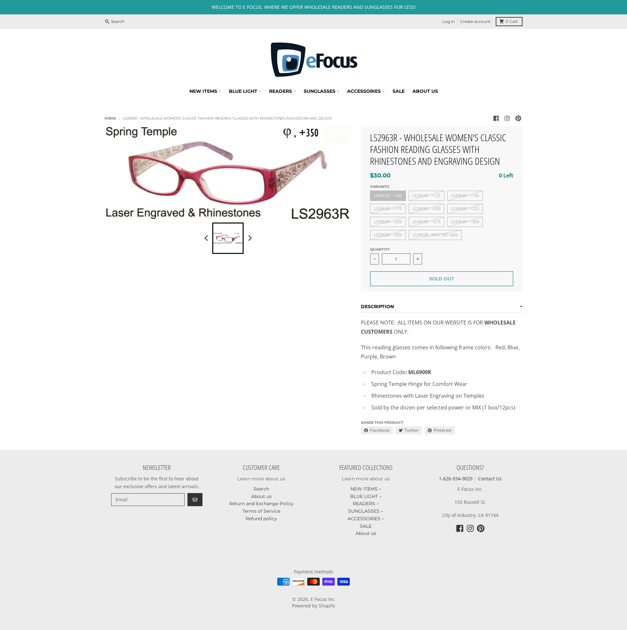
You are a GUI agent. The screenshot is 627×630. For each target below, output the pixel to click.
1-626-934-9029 (456, 478)
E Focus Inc (323, 599)
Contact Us (490, 478)
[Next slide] (249, 238)
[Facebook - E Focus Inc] (496, 118)
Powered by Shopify (313, 606)
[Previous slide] (206, 238)
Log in (448, 21)
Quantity (380, 249)
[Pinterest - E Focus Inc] (518, 118)
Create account (475, 21)
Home (110, 118)
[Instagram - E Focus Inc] (507, 118)
